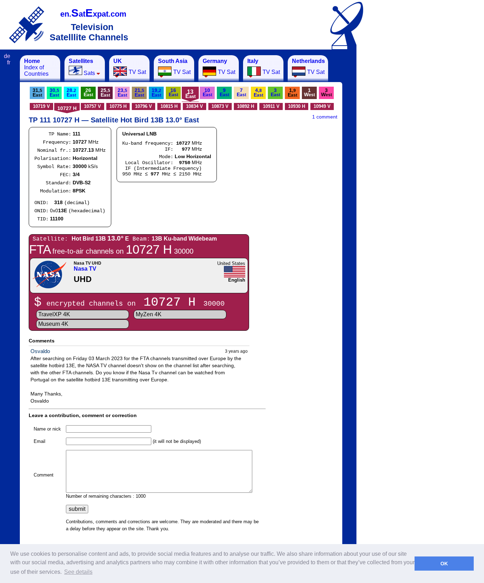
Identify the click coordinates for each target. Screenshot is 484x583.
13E (190, 94)
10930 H (296, 106)
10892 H (245, 106)
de (7, 56)
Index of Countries (36, 67)
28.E (71, 92)
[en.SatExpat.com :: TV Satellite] (26, 24)
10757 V (92, 106)
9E (224, 92)
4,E (258, 92)
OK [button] (444, 563)
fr (8, 62)
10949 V (322, 106)
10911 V (271, 106)
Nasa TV (85, 269)
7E (241, 92)
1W (309, 92)
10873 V (220, 106)
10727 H (67, 108)
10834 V (194, 106)
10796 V (143, 106)
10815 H (169, 106)
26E (88, 92)
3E (275, 92)
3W (326, 92)
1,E (292, 92)
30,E (54, 92)
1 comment (324, 117)
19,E (156, 92)
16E (173, 92)
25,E (105, 92)
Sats (82, 67)
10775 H (117, 106)
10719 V (41, 106)
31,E (37, 92)
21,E (139, 92)
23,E (122, 92)
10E (207, 92)
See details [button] (78, 572)
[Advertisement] (391, 161)
